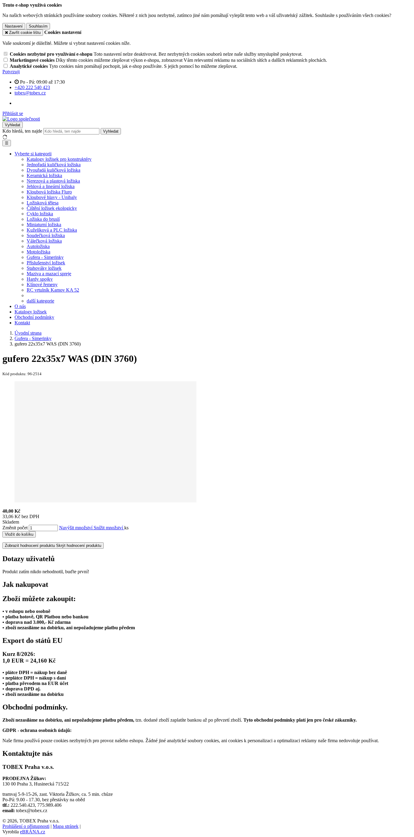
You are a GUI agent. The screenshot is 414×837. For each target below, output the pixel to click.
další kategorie (40, 300)
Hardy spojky (40, 279)
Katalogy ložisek (31, 311)
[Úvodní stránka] (21, 118)
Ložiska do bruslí (43, 219)
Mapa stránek (65, 826)
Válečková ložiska (44, 240)
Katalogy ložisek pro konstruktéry (59, 159)
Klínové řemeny (42, 284)
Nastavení (14, 26)
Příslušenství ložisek (46, 262)
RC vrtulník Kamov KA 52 (53, 290)
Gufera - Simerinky (45, 257)
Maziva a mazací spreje (49, 273)
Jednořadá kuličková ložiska (54, 164)
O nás (20, 306)
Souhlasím (38, 26)
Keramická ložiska (44, 175)
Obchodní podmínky (34, 317)
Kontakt (22, 322)
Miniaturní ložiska (44, 224)
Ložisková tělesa (42, 202)
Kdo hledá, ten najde (22, 131)
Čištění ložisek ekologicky (52, 208)
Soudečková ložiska (46, 235)
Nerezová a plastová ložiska (53, 181)
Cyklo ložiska (40, 213)
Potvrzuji (11, 71)
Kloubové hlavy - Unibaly (52, 197)
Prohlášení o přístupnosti (25, 826)
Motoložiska (38, 251)
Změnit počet (15, 527)
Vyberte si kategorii (33, 153)
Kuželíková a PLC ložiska (52, 230)
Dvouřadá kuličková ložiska (53, 170)
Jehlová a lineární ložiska (51, 186)
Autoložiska (38, 246)
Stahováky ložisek (44, 268)
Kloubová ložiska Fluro (49, 191)
